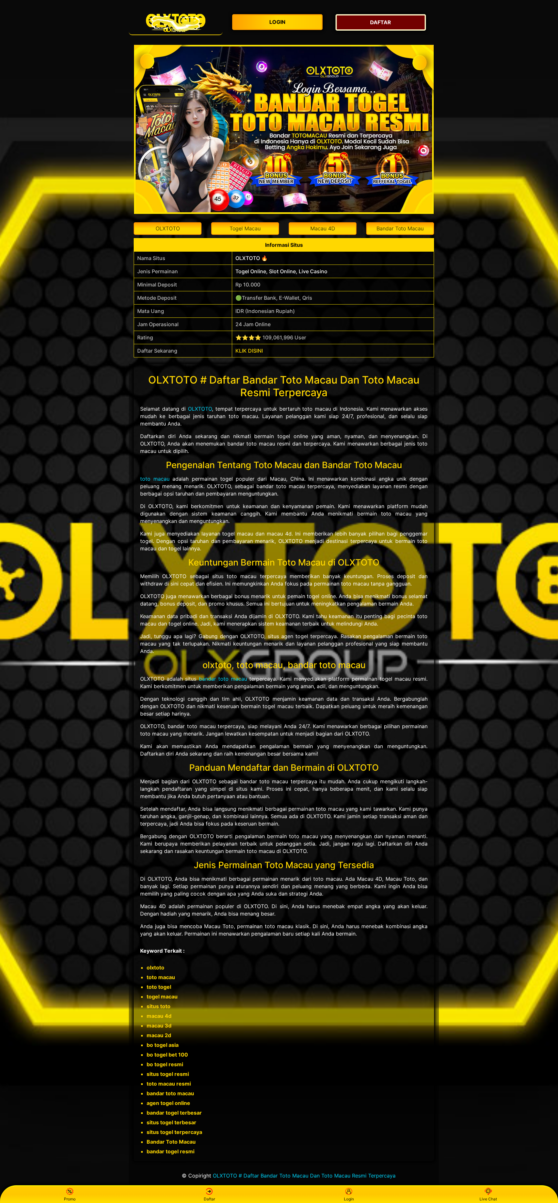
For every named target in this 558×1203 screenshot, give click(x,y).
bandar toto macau (223, 679)
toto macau (155, 479)
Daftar (209, 1199)
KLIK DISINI (249, 350)
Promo (70, 1199)
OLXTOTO (200, 409)
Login (349, 1199)
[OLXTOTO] (175, 22)
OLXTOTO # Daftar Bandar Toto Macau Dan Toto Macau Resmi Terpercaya (304, 1175)
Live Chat (488, 1199)
